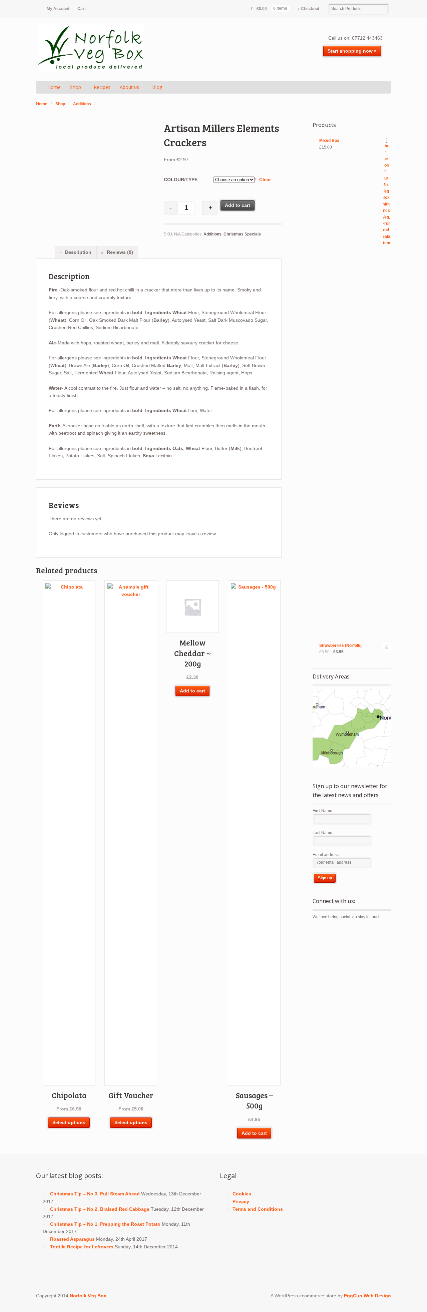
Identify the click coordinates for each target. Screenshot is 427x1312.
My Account (58, 8)
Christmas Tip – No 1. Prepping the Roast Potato (105, 1224)
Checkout (310, 8)
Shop (75, 87)
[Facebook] (329, 931)
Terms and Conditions (258, 1209)
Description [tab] (77, 252)
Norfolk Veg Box (88, 1295)
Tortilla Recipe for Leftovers (81, 1246)
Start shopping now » (352, 51)
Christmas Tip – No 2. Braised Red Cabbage (99, 1209)
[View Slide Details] (352, 728)
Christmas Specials (242, 234)
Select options (68, 1122)
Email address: (326, 854)
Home (54, 87)
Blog (157, 87)
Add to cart (237, 205)
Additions (82, 104)
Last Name (322, 832)
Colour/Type (180, 179)
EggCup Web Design (367, 1295)
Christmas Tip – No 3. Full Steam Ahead (95, 1193)
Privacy (241, 1201)
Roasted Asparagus (72, 1239)
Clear (265, 179)
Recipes (102, 87)
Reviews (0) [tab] (119, 252)
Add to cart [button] (192, 690)
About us (129, 87)
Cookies (242, 1193)
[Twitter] (318, 931)
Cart (81, 8)
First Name (322, 810)
